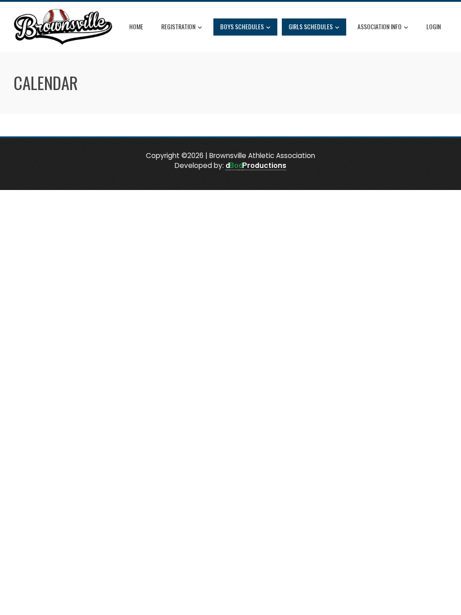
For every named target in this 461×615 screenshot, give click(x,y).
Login (433, 26)
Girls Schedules (311, 26)
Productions (264, 165)
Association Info (379, 26)
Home (136, 26)
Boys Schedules (242, 26)
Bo (234, 165)
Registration (178, 26)
